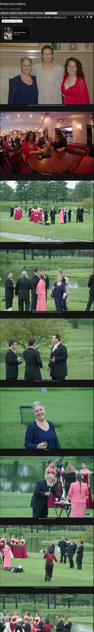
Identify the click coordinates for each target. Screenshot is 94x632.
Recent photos (36, 13)
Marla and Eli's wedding (49, 17)
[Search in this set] (75, 17)
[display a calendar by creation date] (91, 17)
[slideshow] (87, 17)
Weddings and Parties (22, 17)
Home (4, 17)
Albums (4, 13)
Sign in (90, 13)
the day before (20, 32)
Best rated (23, 13)
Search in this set (13, 21)
